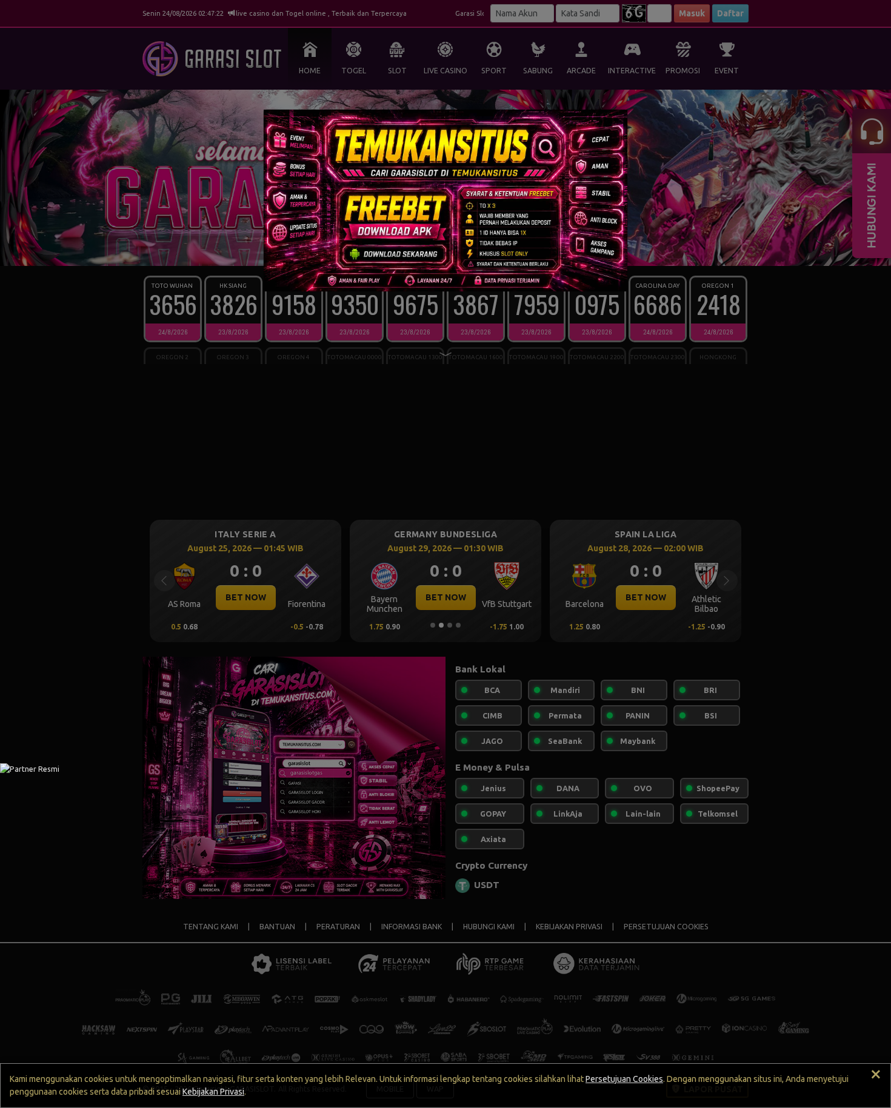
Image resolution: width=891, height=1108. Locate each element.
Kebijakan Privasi (213, 1091)
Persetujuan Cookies (624, 1079)
